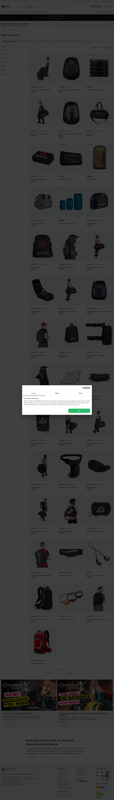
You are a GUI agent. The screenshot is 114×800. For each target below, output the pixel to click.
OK (79, 410)
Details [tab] (57, 393)
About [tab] (80, 393)
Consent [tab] (33, 393)
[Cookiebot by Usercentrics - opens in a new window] (83, 388)
